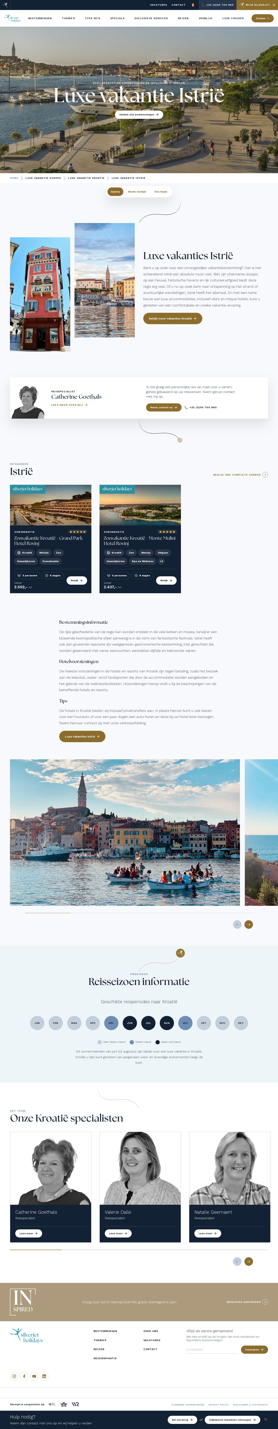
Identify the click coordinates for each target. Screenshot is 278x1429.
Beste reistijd (137, 191)
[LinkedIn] (44, 1376)
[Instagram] (14, 1376)
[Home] (5, 5)
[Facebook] (24, 1376)
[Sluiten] (265, 1420)
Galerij (115, 191)
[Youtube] (34, 1376)
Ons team (160, 191)
